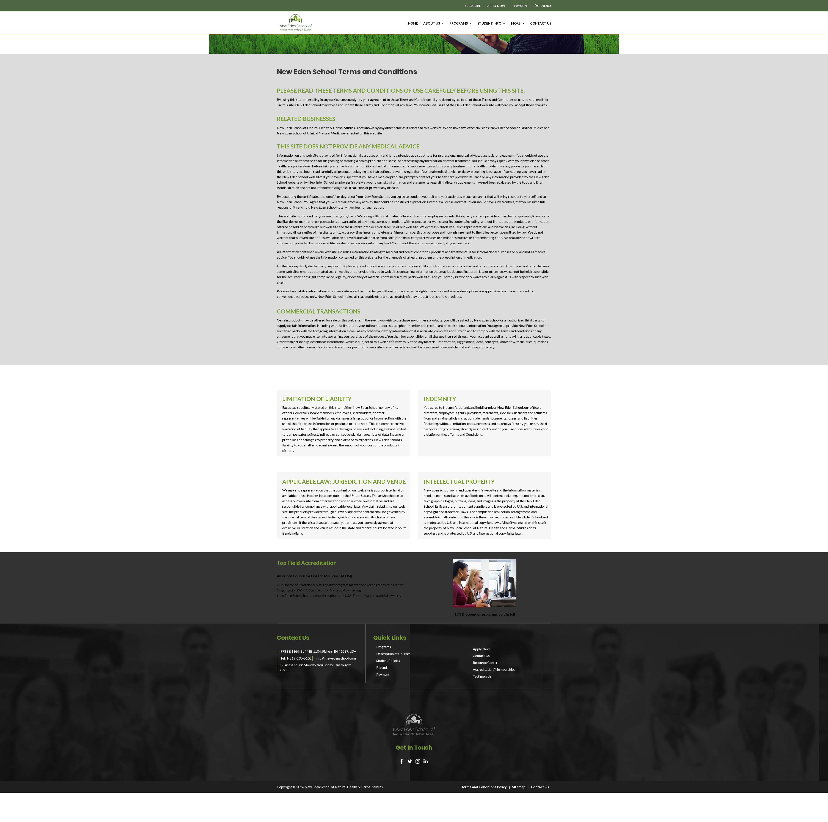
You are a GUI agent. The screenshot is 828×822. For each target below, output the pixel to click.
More (516, 23)
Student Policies (388, 660)
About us (431, 23)
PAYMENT (521, 6)
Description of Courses (393, 654)
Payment (382, 674)
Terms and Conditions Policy (484, 787)
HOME (413, 23)
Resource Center (485, 662)
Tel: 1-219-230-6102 (296, 658)
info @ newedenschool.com (336, 658)
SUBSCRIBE (473, 6)
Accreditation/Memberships (494, 669)
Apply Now (481, 649)
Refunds (382, 667)
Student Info (489, 23)
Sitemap (518, 787)
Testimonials (482, 676)
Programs (459, 23)
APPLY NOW (496, 6)
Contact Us (540, 23)
